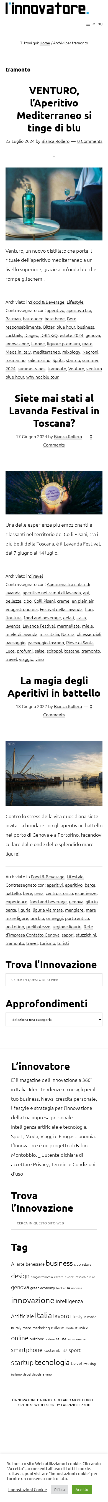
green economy (42, 1287)
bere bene (55, 318)
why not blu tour (42, 377)
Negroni (90, 352)
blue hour (65, 327)
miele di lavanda (21, 634)
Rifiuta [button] (59, 1489)
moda (69, 1328)
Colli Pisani (44, 601)
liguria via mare (48, 910)
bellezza (13, 601)
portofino (15, 926)
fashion (81, 1277)
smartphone (27, 1349)
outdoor (36, 1338)
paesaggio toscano (46, 642)
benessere (35, 1264)
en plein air (82, 601)
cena (38, 893)
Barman (13, 318)
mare (87, 343)
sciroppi (54, 651)
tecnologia (52, 1362)
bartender (32, 318)
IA (68, 1287)
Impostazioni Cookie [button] (27, 1489)
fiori (89, 609)
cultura (86, 1264)
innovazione (17, 343)
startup (73, 360)
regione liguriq (67, 926)
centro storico (59, 893)
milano (57, 1327)
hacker (61, 1288)
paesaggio (15, 642)
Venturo (76, 368)
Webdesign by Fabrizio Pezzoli (62, 1405)
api (86, 592)
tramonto (57, 368)
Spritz (58, 360)
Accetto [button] (82, 1489)
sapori (68, 935)
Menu (97, 24)
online (20, 1338)
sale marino (39, 360)
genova (93, 335)
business (85, 327)
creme (63, 601)
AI (13, 1263)
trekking (89, 1363)
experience (16, 901)
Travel (37, 576)
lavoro (61, 1315)
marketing (41, 1327)
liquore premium (63, 343)
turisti (63, 943)
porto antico (77, 918)
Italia (81, 617)
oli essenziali (89, 634)
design (20, 1276)
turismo (47, 943)
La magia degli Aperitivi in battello (54, 686)
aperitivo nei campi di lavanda (52, 592)
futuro (91, 1277)
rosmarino (15, 360)
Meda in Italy (18, 352)
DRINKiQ (49, 335)
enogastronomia (22, 609)
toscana (71, 651)
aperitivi (55, 885)
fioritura (14, 617)
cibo (28, 601)
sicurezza (79, 1339)
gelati (68, 617)
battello (13, 893)
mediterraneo (46, 352)
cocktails (14, 335)
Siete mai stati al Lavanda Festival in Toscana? (54, 410)
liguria (24, 910)
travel (11, 659)
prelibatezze (38, 926)
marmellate (68, 626)
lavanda (13, 626)
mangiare (74, 910)
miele (87, 626)
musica (81, 1327)
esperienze (86, 893)
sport (75, 1350)
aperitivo (55, 310)
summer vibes (31, 368)
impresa (76, 1288)
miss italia (49, 634)
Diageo (31, 335)
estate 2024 (71, 335)
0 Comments (89, 141)
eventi (69, 1277)
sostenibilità (56, 1350)
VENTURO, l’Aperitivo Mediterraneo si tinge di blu (54, 109)
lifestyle (78, 1316)
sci (69, 1339)
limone (38, 343)
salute (61, 1338)
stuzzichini (86, 935)
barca (90, 885)
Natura (67, 634)
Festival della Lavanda (61, 609)
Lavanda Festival (39, 626)
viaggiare (38, 1374)
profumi (25, 651)
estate (59, 1277)
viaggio (26, 659)
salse (40, 651)
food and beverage (42, 617)
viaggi (27, 1374)
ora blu (37, 918)
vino (39, 659)
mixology (71, 352)
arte (21, 1264)
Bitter (48, 327)
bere (27, 893)
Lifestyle (75, 302)
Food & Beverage (48, 302)
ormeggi (54, 918)
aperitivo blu (78, 310)
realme (50, 1339)
